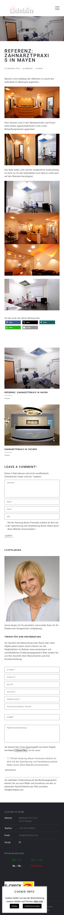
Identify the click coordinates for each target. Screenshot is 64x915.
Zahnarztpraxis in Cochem (32, 425)
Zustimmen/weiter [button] (32, 906)
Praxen (40, 68)
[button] (13, 322)
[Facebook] (20, 842)
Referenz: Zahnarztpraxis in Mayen (32, 368)
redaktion (29, 68)
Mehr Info (38, 901)
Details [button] (14, 906)
